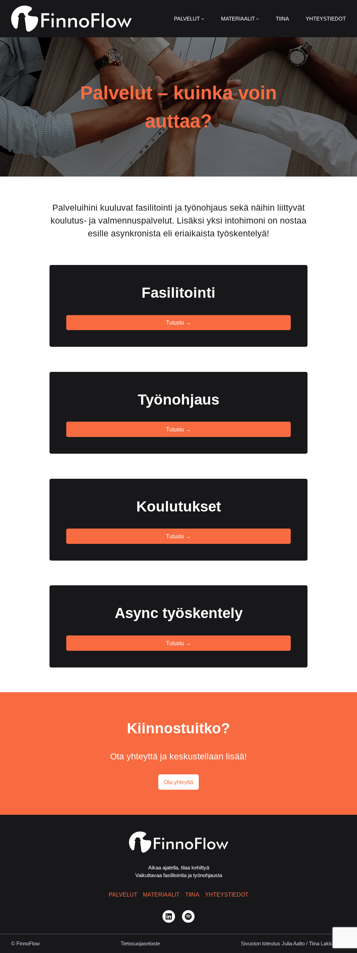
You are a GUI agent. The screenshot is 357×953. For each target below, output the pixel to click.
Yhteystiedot (227, 894)
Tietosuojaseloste (140, 943)
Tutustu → (178, 322)
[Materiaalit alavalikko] (257, 18)
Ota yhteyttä (178, 782)
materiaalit (161, 894)
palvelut (123, 894)
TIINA (192, 894)
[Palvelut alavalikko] (202, 18)
